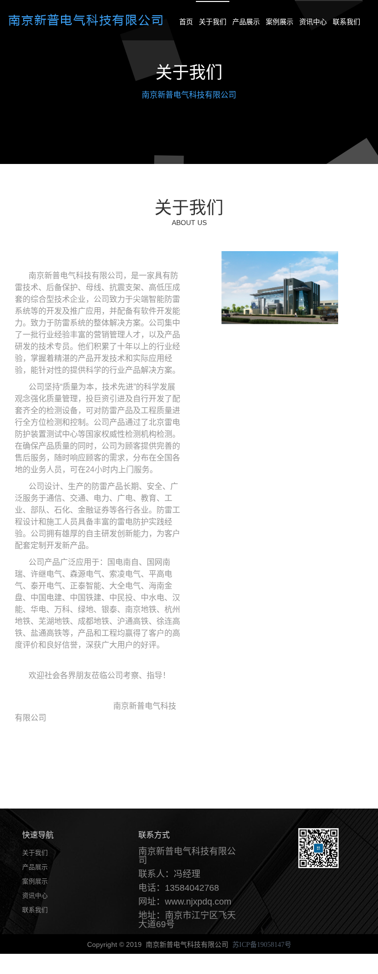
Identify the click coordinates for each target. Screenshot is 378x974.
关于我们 (212, 22)
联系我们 (346, 22)
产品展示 (246, 22)
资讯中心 (313, 22)
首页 (186, 22)
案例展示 (279, 22)
